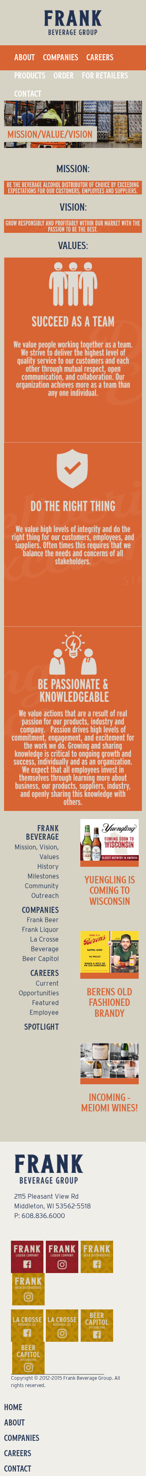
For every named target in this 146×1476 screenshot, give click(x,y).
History (48, 866)
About (24, 57)
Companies (60, 57)
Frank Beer (43, 920)
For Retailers (105, 75)
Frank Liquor (40, 929)
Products (29, 75)
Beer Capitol (40, 959)
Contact (27, 94)
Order (64, 75)
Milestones (43, 876)
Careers (100, 57)
